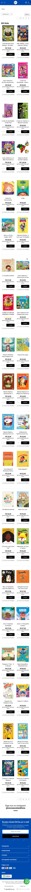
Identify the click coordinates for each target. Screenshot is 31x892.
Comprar (10, 54)
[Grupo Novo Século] (15, 2)
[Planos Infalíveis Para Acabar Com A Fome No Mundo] (8, 353)
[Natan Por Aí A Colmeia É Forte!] (8, 740)
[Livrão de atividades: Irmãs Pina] (8, 119)
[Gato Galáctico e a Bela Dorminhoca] (8, 156)
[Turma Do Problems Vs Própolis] (23, 777)
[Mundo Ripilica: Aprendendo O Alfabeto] (8, 390)
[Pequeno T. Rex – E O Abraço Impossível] (8, 663)
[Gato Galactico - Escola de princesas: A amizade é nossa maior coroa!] (8, 79)
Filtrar (26, 14)
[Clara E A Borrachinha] (8, 197)
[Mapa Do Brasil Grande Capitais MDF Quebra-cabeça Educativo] (23, 156)
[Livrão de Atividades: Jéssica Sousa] (23, 79)
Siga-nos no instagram (15, 806)
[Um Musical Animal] (8, 508)
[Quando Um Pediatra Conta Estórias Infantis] (8, 699)
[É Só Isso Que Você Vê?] (8, 545)
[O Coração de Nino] (8, 274)
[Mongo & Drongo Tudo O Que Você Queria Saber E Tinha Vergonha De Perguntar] (23, 740)
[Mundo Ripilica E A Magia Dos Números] (23, 390)
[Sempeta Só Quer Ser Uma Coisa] (23, 585)
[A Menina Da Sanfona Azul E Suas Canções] (23, 431)
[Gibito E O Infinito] (23, 699)
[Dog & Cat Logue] (23, 353)
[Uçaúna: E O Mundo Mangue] (8, 777)
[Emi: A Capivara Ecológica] (8, 622)
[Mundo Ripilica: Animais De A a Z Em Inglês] (8, 431)
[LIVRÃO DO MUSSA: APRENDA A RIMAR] (8, 312)
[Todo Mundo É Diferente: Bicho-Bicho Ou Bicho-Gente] (8, 467)
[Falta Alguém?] (23, 467)
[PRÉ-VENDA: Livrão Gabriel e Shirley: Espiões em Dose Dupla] (23, 42)
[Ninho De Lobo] (23, 508)
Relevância (6, 14)
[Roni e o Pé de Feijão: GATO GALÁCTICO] (8, 234)
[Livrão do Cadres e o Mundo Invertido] (23, 119)
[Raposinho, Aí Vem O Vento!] (23, 545)
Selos (3, 9)
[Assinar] (15, 836)
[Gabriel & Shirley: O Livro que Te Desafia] (23, 234)
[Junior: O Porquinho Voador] (23, 622)
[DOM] (23, 197)
